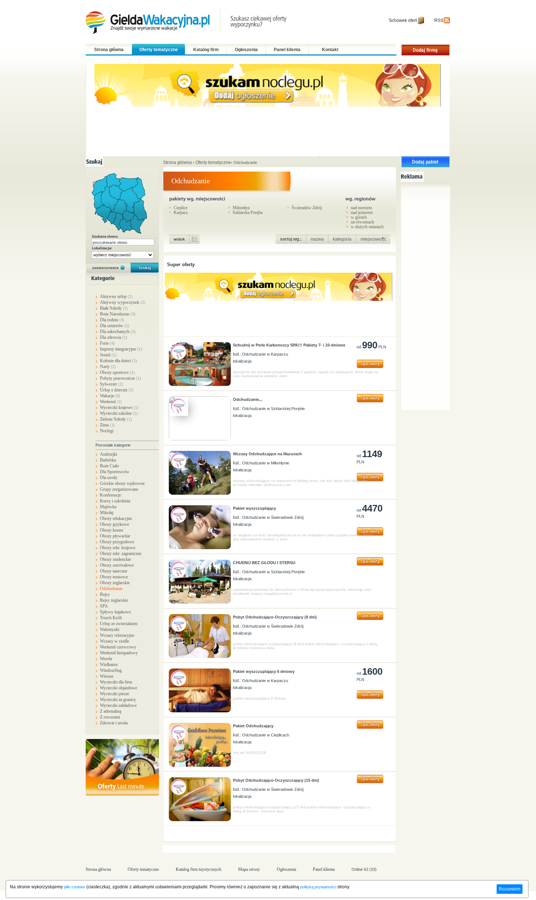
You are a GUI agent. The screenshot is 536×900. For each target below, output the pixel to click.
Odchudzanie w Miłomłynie (265, 463)
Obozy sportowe (117, 372)
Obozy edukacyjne (116, 518)
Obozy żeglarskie (115, 582)
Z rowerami (110, 717)
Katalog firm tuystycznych (198, 869)
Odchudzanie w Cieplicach (265, 735)
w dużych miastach (367, 226)
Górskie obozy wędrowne (122, 483)
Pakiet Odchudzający (253, 726)
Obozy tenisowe (114, 576)
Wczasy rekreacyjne (117, 635)
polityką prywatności (318, 887)
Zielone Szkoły (116, 419)
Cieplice (180, 207)
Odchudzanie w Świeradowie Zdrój (272, 517)
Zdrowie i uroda (114, 722)
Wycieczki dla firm (116, 682)
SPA (104, 606)
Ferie (107, 343)
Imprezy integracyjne (121, 349)
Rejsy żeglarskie (114, 600)
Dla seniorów (114, 325)
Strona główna (109, 49)
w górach (359, 217)
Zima (107, 425)
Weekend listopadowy (119, 652)
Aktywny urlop (116, 296)
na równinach (362, 221)
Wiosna (106, 676)
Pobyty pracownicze (120, 378)
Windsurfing (111, 670)
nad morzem (361, 207)
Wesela (106, 658)
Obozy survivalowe (117, 565)
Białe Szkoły (114, 308)
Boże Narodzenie (118, 314)
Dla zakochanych (118, 331)
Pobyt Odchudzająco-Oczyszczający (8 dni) (275, 617)
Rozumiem (509, 889)
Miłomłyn (241, 207)
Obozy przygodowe (117, 541)
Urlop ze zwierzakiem (118, 623)
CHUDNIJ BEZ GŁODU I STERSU (264, 562)
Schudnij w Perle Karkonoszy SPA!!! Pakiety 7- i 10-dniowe (289, 345)
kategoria (342, 239)
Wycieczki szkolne (119, 413)
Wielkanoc (109, 664)
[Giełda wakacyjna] (187, 22)
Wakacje (110, 395)
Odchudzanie (111, 588)
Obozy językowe (114, 524)
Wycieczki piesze (114, 693)
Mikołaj (106, 512)
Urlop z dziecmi (116, 389)
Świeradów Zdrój (307, 207)
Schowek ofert (403, 20)
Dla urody (108, 477)
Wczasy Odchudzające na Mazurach (267, 454)
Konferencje (110, 495)
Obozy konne (111, 530)
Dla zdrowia (113, 337)
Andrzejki (108, 454)
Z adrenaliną (110, 711)
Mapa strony (249, 869)
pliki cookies (74, 887)
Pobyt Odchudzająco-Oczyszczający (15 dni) (276, 780)
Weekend (111, 401)
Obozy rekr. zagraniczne (120, 553)
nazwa (317, 239)
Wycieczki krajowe (119, 407)
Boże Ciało (109, 465)
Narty (108, 366)
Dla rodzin (112, 319)
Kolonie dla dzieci (118, 360)
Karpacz (181, 212)
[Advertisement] (427, 295)
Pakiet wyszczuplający (254, 508)
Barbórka (108, 460)
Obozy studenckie (115, 559)
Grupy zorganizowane (119, 489)
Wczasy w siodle (114, 641)
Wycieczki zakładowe (118, 705)
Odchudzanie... (247, 399)
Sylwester (111, 384)
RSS (438, 20)
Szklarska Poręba (248, 212)
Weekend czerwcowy (118, 647)
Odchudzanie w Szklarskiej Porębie (273, 408)
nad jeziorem (362, 212)
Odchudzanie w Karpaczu (265, 354)
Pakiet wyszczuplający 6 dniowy (264, 671)
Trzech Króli (111, 617)
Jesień (108, 354)
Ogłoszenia (246, 49)
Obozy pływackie (115, 536)
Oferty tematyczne (158, 49)
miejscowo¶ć (373, 239)
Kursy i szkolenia (115, 500)
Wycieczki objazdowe (118, 687)
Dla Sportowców (114, 471)
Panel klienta (287, 49)
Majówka (108, 506)
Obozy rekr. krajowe (117, 547)
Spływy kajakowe (115, 611)
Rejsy (105, 594)
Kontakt (330, 49)
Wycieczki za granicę (118, 699)
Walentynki (109, 629)
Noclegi (106, 430)
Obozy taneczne (113, 571)
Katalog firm (206, 49)
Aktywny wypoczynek (122, 302)
